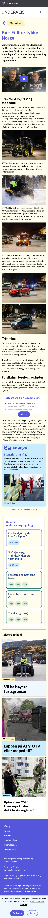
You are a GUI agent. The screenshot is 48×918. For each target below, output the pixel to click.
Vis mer (24, 414)
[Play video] (24, 79)
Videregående (10, 845)
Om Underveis (10, 849)
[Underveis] (13, 12)
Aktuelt (7, 835)
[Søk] (40, 12)
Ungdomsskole (10, 840)
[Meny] (44, 12)
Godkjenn (17, 913)
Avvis (32, 913)
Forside (7, 831)
